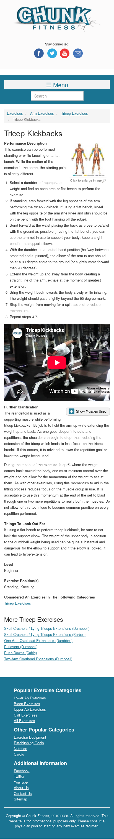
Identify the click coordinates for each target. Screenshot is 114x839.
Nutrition (20, 748)
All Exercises (24, 720)
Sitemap (20, 799)
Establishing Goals (29, 742)
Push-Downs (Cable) (20, 652)
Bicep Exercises (27, 703)
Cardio (19, 754)
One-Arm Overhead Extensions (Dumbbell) (38, 640)
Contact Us (23, 793)
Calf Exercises (25, 715)
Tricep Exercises (74, 113)
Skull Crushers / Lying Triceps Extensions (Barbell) (45, 634)
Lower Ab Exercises (30, 697)
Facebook (22, 770)
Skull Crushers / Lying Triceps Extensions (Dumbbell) (46, 628)
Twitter (19, 776)
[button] (88, 164)
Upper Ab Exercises (30, 709)
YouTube (21, 782)
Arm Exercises (42, 113)
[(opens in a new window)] (39, 53)
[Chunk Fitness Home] (57, 18)
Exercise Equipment (30, 737)
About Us (21, 787)
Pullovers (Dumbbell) (20, 646)
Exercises (15, 113)
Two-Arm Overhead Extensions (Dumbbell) (38, 658)
